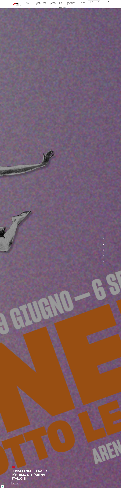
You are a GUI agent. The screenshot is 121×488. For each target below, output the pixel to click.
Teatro (44, 5)
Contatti (27, 6)
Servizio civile (70, 3)
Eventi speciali (46, 6)
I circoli (60, 2)
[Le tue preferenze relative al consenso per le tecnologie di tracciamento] (2, 486)
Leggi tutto (15, 483)
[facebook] (89, 1)
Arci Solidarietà (62, 7)
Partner (60, 6)
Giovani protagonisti (71, 5)
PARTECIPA (70, 1)
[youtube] (92, 1)
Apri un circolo (53, 2)
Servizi (37, 6)
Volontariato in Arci (71, 2)
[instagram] (98, 1)
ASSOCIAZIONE (54, 1)
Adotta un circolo (81, 2)
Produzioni (38, 3)
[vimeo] (95, 1)
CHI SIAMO (29, 1)
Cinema (44, 3)
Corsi (37, 5)
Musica (44, 2)
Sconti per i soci (53, 5)
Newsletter (52, 6)
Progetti (38, 2)
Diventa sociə (53, 3)
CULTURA (45, 1)
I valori (27, 3)
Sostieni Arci (69, 6)
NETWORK (62, 1)
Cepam (60, 3)
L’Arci (27, 2)
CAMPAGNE (80, 1)
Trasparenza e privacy (30, 5)
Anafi (60, 5)
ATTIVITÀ (38, 1)
